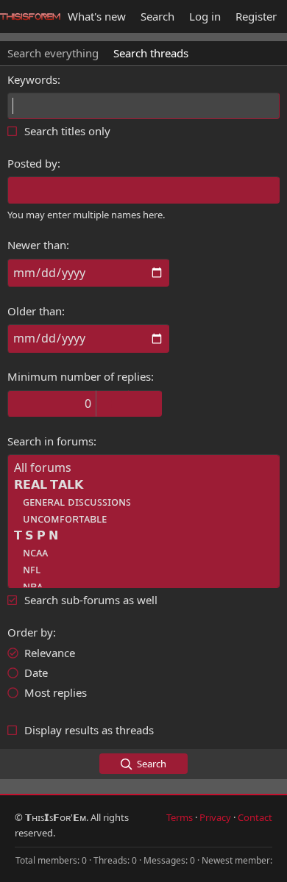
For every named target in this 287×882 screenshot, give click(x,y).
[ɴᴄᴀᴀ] (143, 552)
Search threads (150, 53)
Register (256, 16)
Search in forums (50, 441)
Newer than (36, 244)
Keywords (32, 79)
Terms (179, 817)
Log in (205, 16)
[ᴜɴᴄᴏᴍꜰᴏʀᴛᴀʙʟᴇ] (143, 518)
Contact (255, 817)
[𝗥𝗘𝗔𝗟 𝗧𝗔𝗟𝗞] (143, 484)
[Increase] (112, 403)
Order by (30, 632)
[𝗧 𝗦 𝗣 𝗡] (143, 535)
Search (157, 16)
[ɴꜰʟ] (143, 569)
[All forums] (143, 467)
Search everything (53, 53)
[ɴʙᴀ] (143, 586)
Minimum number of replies (79, 376)
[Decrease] (145, 403)
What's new (97, 16)
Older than (34, 311)
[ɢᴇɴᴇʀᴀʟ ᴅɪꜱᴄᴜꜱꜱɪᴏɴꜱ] (143, 501)
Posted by (32, 163)
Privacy (215, 817)
